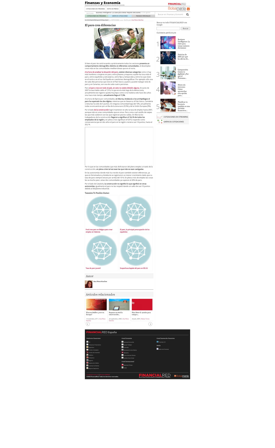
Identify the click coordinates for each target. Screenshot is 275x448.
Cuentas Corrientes (93, 366)
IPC (89, 342)
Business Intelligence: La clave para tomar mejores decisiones (184, 43)
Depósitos (91, 347)
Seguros (90, 360)
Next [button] (150, 325)
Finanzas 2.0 (161, 342)
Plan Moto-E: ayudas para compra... (118, 313)
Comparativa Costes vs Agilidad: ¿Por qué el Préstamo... (183, 74)
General (102, 20)
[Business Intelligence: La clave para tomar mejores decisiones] (168, 42)
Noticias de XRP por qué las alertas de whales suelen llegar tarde (119, 13)
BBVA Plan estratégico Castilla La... (140, 313)
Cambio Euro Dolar (128, 358)
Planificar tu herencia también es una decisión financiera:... (184, 106)
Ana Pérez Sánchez (137, 20)
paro (106, 20)
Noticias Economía (128, 342)
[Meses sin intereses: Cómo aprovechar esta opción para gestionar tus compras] (168, 88)
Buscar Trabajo (127, 345)
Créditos (90, 355)
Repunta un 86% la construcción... (93, 313)
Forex (125, 368)
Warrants (126, 353)
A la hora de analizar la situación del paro (101, 72)
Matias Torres (122, 319)
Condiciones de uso (92, 375)
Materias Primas (127, 365)
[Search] (187, 14)
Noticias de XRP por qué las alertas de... (183, 56)
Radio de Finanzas (163, 349)
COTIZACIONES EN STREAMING (95, 9)
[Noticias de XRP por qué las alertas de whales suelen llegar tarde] (168, 57)
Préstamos (91, 358)
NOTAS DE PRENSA (113, 9)
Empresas (95, 20)
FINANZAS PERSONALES (143, 16)
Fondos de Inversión (94, 352)
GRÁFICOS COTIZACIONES (120, 16)
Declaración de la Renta (130, 350)
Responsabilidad (105, 375)
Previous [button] (88, 325)
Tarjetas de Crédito (93, 363)
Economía (88, 20)
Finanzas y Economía (102, 2)
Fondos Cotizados (93, 350)
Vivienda (125, 347)
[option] (96, 311)
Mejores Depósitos (93, 368)
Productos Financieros (94, 345)
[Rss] (188, 9)
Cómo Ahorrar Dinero (129, 355)
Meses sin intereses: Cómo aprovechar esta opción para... (182, 90)
